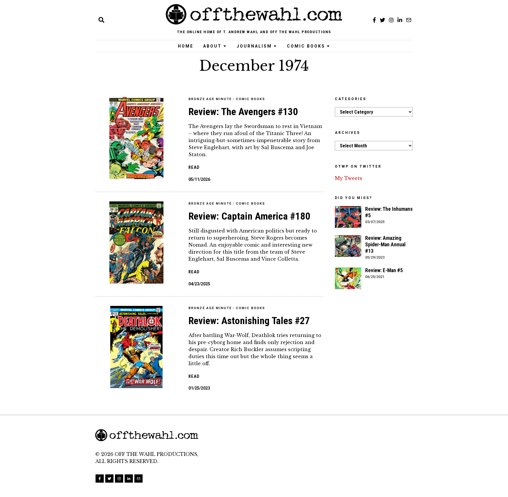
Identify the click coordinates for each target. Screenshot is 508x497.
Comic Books (306, 46)
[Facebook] (374, 19)
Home (185, 46)
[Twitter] (382, 19)
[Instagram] (391, 19)
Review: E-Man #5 (384, 270)
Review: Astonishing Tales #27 (249, 320)
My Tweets (348, 178)
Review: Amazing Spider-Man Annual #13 (385, 244)
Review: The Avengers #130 (243, 111)
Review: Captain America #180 (249, 216)
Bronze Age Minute (210, 99)
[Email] (409, 19)
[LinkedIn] (400, 19)
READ (194, 167)
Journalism (254, 46)
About (212, 46)
